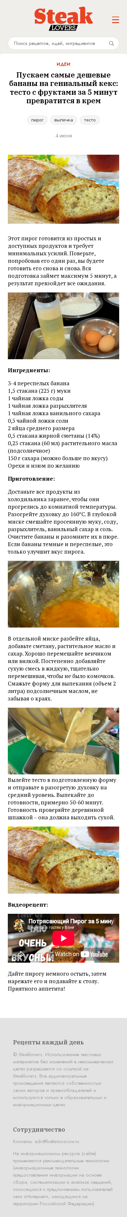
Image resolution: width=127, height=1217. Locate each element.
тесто (90, 120)
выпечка (63, 120)
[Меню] (115, 20)
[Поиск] (111, 43)
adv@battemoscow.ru (57, 1141)
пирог (37, 120)
